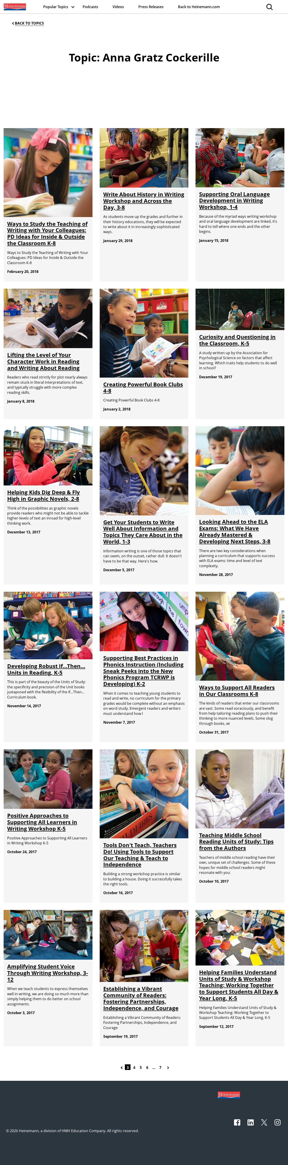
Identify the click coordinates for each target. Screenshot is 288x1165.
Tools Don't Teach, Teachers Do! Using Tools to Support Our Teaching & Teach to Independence (140, 854)
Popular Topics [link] (55, 6)
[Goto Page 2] (122, 1067)
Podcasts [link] (90, 6)
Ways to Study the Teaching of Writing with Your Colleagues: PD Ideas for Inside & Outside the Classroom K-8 (47, 233)
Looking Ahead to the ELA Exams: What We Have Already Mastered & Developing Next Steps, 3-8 (234, 531)
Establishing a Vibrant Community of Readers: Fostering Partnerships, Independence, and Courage (140, 998)
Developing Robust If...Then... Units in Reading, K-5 (46, 669)
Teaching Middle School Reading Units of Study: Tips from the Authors (236, 841)
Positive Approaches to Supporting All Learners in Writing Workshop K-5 (42, 822)
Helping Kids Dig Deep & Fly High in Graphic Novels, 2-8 (43, 495)
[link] (14, 6)
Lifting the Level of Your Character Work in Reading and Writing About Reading (43, 361)
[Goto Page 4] (169, 1067)
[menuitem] (14, 7)
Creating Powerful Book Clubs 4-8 (143, 387)
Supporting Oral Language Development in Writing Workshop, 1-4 (234, 200)
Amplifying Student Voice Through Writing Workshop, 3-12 (47, 973)
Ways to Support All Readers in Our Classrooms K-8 (237, 691)
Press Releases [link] (151, 6)
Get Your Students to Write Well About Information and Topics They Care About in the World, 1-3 (142, 531)
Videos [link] (118, 6)
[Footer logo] (229, 1094)
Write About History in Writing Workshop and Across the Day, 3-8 (143, 200)
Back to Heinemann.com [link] (199, 6)
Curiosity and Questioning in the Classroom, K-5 (237, 340)
